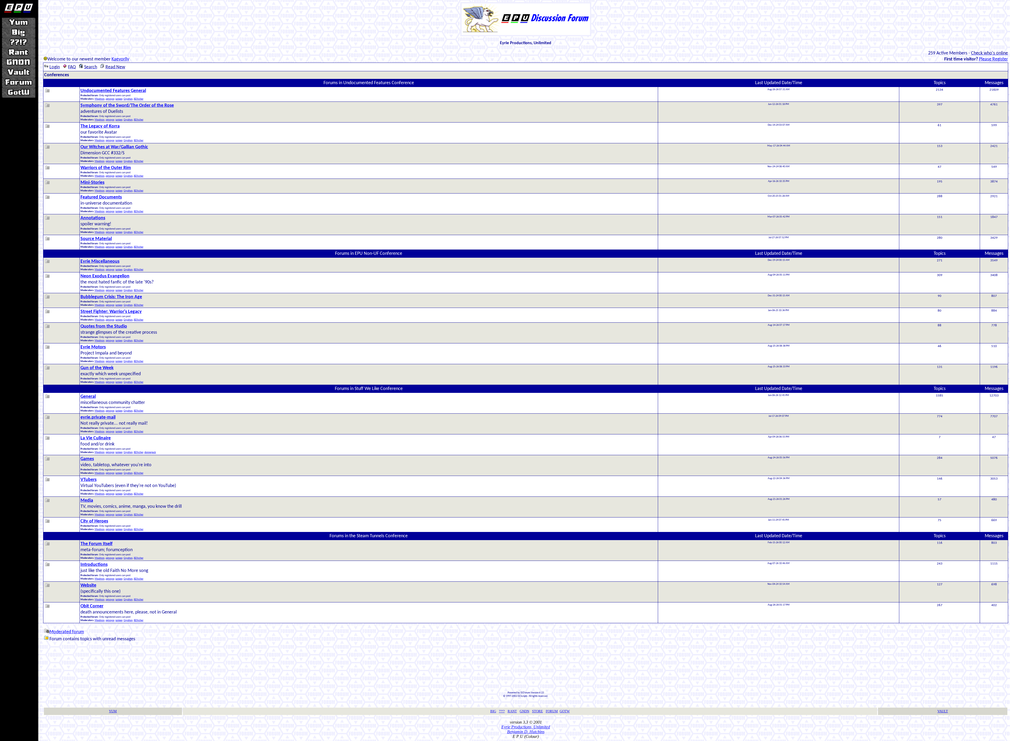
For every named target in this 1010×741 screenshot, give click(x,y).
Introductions (94, 564)
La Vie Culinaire (95, 438)
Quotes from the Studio (103, 326)
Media (86, 500)
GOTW (565, 711)
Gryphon (128, 99)
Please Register (993, 59)
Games (87, 458)
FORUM (552, 711)
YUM (113, 711)
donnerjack (150, 452)
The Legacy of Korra (100, 126)
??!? (502, 711)
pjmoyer (110, 99)
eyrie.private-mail (97, 417)
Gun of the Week (97, 368)
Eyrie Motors (93, 347)
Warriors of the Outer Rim (105, 167)
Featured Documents (101, 197)
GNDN (524, 711)
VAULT (942, 711)
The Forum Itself (96, 543)
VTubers (88, 479)
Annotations (92, 218)
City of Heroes (94, 521)
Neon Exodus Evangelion (104, 276)
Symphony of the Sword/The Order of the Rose (127, 105)
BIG (493, 711)
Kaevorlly (120, 59)
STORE (537, 711)
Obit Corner (91, 606)
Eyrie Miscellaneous (99, 261)
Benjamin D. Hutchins (525, 731)
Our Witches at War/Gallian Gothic (114, 147)
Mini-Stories (92, 182)
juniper (118, 99)
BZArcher (138, 99)
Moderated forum (66, 632)
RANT (512, 711)
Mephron (99, 99)
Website (88, 585)
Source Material (96, 238)
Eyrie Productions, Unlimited (525, 727)
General (88, 396)
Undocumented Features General (113, 90)
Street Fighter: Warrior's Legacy (111, 311)
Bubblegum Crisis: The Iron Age (111, 297)
